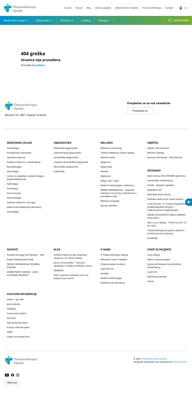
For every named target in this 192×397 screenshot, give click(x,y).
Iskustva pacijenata (157, 276)
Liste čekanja (153, 254)
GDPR (9, 332)
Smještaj (86, 20)
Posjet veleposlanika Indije (20, 259)
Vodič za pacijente (103, 7)
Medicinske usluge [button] (14, 20)
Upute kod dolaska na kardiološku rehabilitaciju (164, 266)
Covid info (152, 271)
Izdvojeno (103, 20)
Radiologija (12, 183)
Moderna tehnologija (111, 278)
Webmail (12, 382)
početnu (40, 65)
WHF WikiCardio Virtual (158, 194)
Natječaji (11, 308)
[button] (183, 8)
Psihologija (12, 188)
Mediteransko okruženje (112, 282)
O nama (67, 7)
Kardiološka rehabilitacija (160, 180)
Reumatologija (14, 166)
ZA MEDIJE (152, 238)
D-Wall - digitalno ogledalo (160, 185)
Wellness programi (110, 200)
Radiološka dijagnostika (65, 148)
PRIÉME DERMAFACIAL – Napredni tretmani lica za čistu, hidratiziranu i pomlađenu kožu (118, 193)
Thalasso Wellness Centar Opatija (117, 152)
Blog (89, 7)
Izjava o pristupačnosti (18, 336)
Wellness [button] (65, 20)
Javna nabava (13, 304)
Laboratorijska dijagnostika (67, 152)
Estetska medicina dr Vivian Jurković (165, 199)
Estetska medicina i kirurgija (21, 202)
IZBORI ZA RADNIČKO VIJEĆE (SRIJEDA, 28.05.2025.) (166, 216)
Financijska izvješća (16, 313)
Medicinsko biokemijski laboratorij (24, 207)
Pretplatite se (140, 110)
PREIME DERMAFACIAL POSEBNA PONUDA (23, 266)
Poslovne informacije (151, 7)
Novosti (79, 7)
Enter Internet (179, 361)
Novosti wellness (108, 205)
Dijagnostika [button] (43, 20)
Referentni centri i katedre (126, 7)
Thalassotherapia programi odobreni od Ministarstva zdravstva (165, 232)
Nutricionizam (14, 193)
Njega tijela (106, 166)
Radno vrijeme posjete (158, 259)
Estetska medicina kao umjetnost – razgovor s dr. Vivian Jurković (71, 256)
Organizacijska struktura (112, 264)
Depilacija (105, 176)
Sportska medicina (16, 157)
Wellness (106, 142)
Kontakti (169, 7)
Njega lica (105, 162)
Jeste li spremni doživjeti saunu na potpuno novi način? (71, 277)
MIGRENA (58, 270)
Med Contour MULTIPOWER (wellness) (166, 175)
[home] (20, 8)
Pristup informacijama (18, 327)
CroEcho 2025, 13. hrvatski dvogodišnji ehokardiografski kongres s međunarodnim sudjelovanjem (166, 206)
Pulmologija (13, 211)
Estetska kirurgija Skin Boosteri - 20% (25, 254)
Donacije (11, 318)
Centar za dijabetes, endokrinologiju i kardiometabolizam (26, 178)
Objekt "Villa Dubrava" (158, 148)
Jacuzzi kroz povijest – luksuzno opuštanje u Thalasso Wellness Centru (73, 264)
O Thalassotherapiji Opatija (114, 254)
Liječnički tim (107, 268)
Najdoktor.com (154, 189)
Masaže (104, 171)
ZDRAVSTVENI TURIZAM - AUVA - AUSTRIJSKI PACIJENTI (23, 273)
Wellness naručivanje (111, 148)
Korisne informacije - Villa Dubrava (164, 157)
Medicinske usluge (19, 142)
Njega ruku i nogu (109, 180)
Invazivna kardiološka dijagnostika (71, 162)
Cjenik (150, 281)
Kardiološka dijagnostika (66, 157)
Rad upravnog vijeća (17, 322)
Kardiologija (13, 148)
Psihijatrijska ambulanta (19, 152)
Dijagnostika (62, 142)
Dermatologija (14, 197)
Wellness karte (107, 157)
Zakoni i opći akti (15, 299)
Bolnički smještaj (155, 152)
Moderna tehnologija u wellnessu (117, 185)
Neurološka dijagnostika (66, 166)
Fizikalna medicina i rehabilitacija (23, 162)
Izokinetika (59, 171)
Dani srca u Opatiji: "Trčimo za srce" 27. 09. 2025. (167, 224)
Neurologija (13, 171)
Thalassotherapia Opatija (154, 358)
